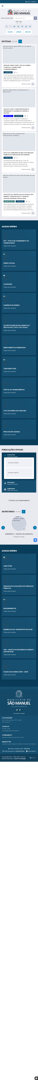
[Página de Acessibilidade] (30, 26)
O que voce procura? (7, 18)
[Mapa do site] (26, 26)
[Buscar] (35, 18)
